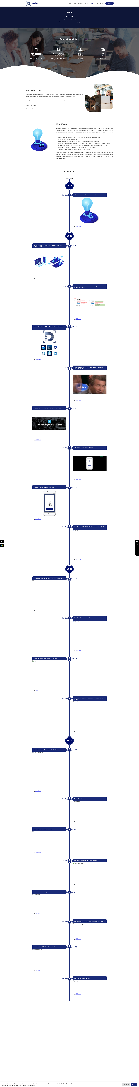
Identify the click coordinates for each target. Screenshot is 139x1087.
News (80, 226)
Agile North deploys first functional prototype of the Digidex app (49, 578)
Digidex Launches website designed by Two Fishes (45, 658)
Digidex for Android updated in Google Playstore (45, 946)
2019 (77, 226)
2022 (37, 790)
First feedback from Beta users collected (43, 829)
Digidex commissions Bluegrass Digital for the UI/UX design (48, 408)
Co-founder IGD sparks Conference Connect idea (85, 194)
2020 (37, 278)
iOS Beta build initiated (79, 798)
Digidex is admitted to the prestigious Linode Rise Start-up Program (89, 921)
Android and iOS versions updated (42, 892)
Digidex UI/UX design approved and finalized (44, 487)
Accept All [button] (134, 1084)
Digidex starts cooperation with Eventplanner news (85, 860)
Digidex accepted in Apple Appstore (82, 978)
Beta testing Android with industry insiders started (45, 749)
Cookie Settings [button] (126, 1084)
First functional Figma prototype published (83, 447)
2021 (37, 609)
